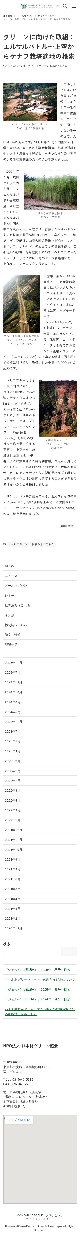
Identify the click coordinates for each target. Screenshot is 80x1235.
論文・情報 (13, 634)
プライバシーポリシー (40, 1219)
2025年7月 (13, 672)
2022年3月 (13, 810)
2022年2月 (13, 819)
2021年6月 (13, 878)
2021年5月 (13, 888)
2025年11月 (13, 662)
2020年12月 (13, 928)
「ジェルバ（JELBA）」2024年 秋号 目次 (38, 999)
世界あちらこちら (60, 66)
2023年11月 (13, 721)
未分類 (9, 614)
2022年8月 (13, 790)
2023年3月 (13, 760)
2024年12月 (13, 682)
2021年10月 (13, 849)
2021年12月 (13, 829)
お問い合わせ (54, 1215)
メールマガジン (39, 66)
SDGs (9, 565)
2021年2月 (13, 918)
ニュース (11, 575)
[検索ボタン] (65, 6)
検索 (6, 943)
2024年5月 (13, 711)
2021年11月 (13, 839)
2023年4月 (13, 751)
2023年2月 (13, 770)
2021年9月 (13, 859)
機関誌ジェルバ (16, 624)
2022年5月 (13, 800)
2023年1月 (13, 780)
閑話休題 (11, 644)
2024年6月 (13, 702)
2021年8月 (13, 869)
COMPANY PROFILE (30, 1215)
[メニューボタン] (74, 6)
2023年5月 (13, 741)
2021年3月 (13, 908)
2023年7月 (13, 731)
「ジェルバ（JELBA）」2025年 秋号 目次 (38, 969)
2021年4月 (13, 898)
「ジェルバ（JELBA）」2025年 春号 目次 (38, 989)
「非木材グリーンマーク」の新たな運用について (40, 979)
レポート (11, 595)
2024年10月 (13, 691)
